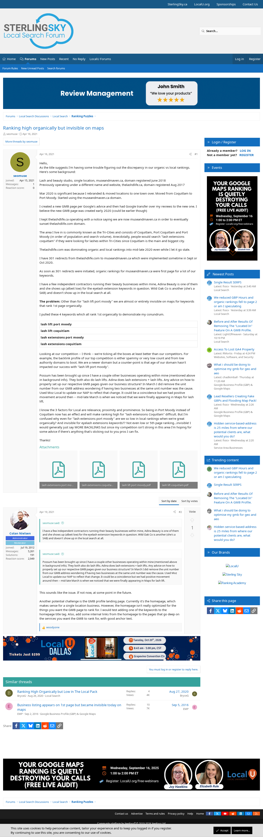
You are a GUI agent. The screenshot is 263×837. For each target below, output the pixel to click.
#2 (180, 512)
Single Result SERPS (227, 282)
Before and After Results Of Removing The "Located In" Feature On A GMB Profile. (233, 325)
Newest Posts (223, 274)
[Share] (190, 154)
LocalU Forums (100, 59)
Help (190, 813)
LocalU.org (202, 4)
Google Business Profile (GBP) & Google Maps (68, 714)
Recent (64, 59)
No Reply (79, 59)
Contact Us (250, 4)
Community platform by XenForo (131, 823)
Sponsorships (226, 4)
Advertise (137, 813)
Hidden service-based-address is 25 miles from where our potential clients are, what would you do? (235, 429)
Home (11, 59)
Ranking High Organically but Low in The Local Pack (57, 691)
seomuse (11, 134)
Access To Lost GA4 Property (234, 349)
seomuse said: (51, 523)
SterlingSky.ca (177, 4)
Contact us (121, 813)
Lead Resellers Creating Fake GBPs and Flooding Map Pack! (235, 398)
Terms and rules (155, 813)
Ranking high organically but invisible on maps (53, 128)
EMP (20, 714)
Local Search (52, 696)
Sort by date (168, 501)
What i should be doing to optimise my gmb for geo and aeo (235, 368)
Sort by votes (189, 501)
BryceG (21, 696)
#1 (196, 154)
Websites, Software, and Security (234, 357)
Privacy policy (176, 813)
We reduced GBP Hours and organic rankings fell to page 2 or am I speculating (235, 301)
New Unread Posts (32, 68)
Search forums (56, 68)
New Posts (47, 59)
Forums (30, 59)
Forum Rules (10, 68)
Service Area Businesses (228, 448)
